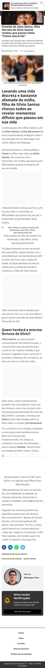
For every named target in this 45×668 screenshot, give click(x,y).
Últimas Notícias (21, 648)
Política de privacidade (21, 654)
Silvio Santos (30, 559)
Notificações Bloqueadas (22, 611)
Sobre (21, 638)
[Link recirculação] (6, 6)
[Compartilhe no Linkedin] (10, 547)
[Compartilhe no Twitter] (22, 547)
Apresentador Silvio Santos (14, 554)
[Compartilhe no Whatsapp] (16, 547)
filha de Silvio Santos (12, 559)
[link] (12, 577)
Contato (21, 643)
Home (21, 633)
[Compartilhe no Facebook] (4, 547)
